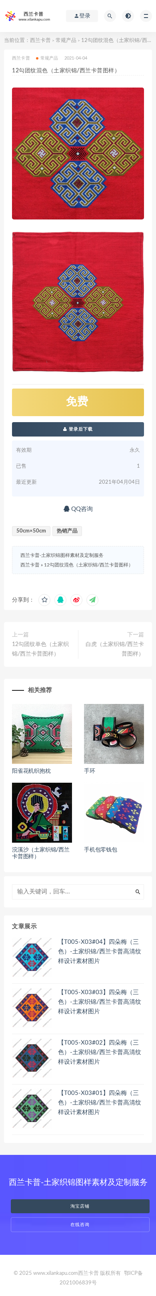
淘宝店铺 (80, 1206)
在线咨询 (80, 1224)
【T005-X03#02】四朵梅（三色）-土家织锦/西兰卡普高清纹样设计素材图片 (99, 1052)
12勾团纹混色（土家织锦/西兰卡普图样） (88, 564)
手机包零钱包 (100, 850)
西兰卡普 (40, 40)
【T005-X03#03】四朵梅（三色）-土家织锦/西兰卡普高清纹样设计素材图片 (99, 1002)
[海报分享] (92, 600)
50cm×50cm (31, 531)
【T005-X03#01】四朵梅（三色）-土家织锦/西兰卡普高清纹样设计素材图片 (99, 1102)
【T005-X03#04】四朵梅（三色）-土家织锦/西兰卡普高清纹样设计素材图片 (99, 951)
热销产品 (67, 531)
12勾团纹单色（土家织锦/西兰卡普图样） (40, 649)
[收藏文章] (44, 600)
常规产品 (66, 40)
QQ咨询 (81, 509)
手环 (89, 771)
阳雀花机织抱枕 (31, 771)
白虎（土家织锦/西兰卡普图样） (115, 649)
